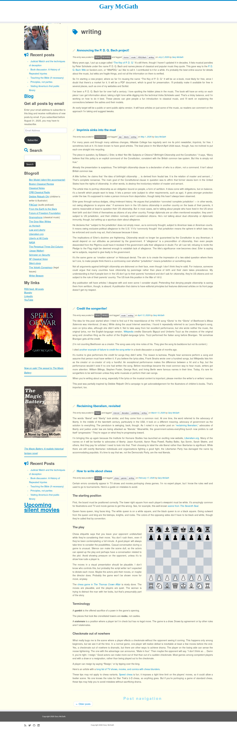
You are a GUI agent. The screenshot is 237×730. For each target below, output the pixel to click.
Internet (116, 413)
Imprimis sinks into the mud (96, 130)
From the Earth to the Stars (43, 208)
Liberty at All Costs (38, 238)
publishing (135, 413)
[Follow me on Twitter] (30, 725)
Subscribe (33, 140)
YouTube (28, 299)
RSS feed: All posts (34, 289)
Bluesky (28, 292)
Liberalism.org (36, 234)
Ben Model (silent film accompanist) (47, 179)
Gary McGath (118, 6)
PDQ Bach (142, 57)
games (123, 478)
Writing (105, 315)
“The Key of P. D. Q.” (123, 62)
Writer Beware (36, 275)
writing (151, 57)
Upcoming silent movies (41, 507)
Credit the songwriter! (92, 308)
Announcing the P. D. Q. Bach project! (103, 50)
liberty (126, 137)
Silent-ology (35, 263)
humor (126, 57)
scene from (183, 505)
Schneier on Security (39, 254)
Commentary (100, 137)
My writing (106, 57)
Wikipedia (128, 331)
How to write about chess (94, 471)
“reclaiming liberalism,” (187, 425)
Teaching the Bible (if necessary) (47, 77)
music (133, 57)
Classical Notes (37, 188)
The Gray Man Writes (40, 221)
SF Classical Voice (38, 259)
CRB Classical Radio (39, 192)
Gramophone (36, 217)
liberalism (125, 413)
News (97, 413)
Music (97, 57)
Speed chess (125, 674)
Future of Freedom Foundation (45, 213)
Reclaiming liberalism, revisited (98, 406)
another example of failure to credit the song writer (105, 349)
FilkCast (33, 204)
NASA (32, 242)
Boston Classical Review (41, 183)
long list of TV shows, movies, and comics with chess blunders (128, 669)
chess (116, 478)
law (120, 137)
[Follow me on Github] (35, 725)
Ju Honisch (34, 225)
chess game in (99, 584)
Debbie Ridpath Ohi (39, 196)
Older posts (83, 704)
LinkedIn (28, 296)
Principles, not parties (41, 81)
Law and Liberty (37, 229)
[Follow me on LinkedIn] (39, 725)
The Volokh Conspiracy (41, 267)
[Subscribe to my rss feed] (26, 725)
